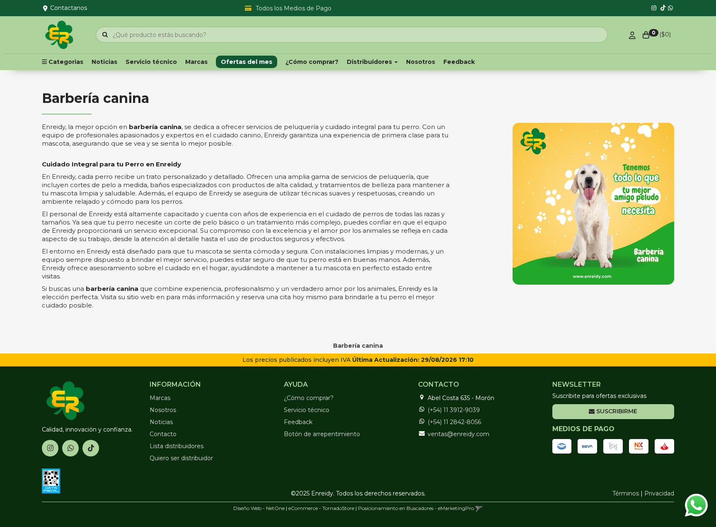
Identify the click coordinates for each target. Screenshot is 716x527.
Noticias (104, 62)
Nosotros (420, 62)
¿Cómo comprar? (312, 62)
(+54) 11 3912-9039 (454, 410)
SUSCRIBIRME (616, 411)
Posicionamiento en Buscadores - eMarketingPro (416, 508)
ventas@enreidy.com (458, 434)
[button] (479, 508)
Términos (625, 493)
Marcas (196, 62)
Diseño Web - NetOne (259, 508)
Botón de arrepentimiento (322, 434)
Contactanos (68, 8)
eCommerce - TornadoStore (321, 508)
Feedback (459, 62)
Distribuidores (370, 62)
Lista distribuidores (176, 446)
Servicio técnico (151, 62)
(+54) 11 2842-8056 (454, 422)
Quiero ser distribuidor (181, 458)
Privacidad (659, 493)
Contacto (163, 434)
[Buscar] (105, 34)
